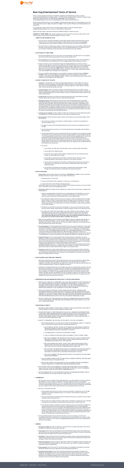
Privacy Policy (32, 465)
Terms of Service (42, 465)
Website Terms (24, 465)
